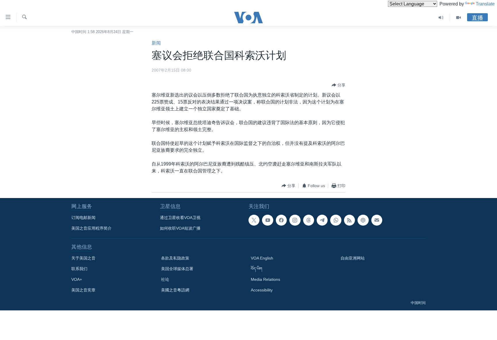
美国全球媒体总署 (177, 268)
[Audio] (441, 17)
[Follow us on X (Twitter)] (253, 220)
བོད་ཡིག (256, 268)
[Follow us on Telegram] (322, 220)
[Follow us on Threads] (308, 220)
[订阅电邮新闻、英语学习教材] (376, 220)
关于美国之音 (83, 258)
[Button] (338, 85)
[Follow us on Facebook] (281, 220)
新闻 (156, 43)
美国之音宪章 (83, 290)
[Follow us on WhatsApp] (335, 220)
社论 (165, 279)
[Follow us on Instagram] (294, 220)
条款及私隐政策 (175, 258)
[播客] (363, 220)
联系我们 (79, 268)
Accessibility (262, 290)
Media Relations (265, 279)
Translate (485, 3)
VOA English (262, 258)
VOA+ (76, 279)
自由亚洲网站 (353, 258)
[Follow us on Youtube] (267, 220)
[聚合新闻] (349, 220)
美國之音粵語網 (175, 290)
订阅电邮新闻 (83, 217)
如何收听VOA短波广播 (180, 228)
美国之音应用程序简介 (91, 228)
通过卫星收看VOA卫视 (180, 217)
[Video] (458, 17)
